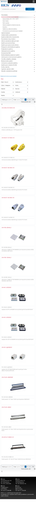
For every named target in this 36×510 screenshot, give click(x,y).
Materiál (3, 88)
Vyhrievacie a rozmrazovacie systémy (11, 57)
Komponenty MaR (6, 53)
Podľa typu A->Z (6, 99)
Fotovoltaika (4, 15)
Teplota (3, 95)
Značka (3, 92)
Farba (16, 85)
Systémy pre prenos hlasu (8, 43)
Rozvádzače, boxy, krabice (8, 39)
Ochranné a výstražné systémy (9, 63)
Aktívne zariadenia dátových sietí (10, 41)
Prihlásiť (4, 1)
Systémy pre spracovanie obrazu (10, 45)
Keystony (5, 27)
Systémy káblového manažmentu (10, 37)
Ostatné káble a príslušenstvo (9, 35)
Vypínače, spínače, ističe (7, 69)
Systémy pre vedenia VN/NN (9, 65)
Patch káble (5, 21)
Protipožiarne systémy (7, 49)
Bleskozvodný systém (7, 61)
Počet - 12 (16, 99)
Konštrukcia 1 (18, 82)
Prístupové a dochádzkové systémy (10, 47)
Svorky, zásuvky (5, 67)
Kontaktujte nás (5, 494)
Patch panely (6, 23)
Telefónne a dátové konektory (10, 29)
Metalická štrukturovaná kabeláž (9, 17)
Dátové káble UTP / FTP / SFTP (10, 19)
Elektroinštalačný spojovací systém (10, 55)
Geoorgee (15, 493)
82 (33, 99)
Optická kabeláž (5, 33)
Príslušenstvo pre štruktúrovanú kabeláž (13, 31)
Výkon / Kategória (5, 85)
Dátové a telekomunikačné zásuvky (11, 25)
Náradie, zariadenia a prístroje (9, 71)
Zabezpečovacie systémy (8, 51)
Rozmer (17, 88)
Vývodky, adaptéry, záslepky (8, 59)
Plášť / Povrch (4, 82)
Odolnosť (17, 92)
